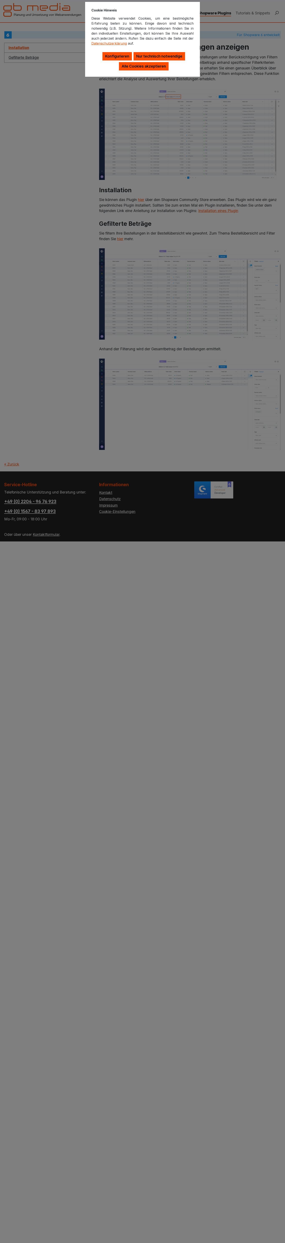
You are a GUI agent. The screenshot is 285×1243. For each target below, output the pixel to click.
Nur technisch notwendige (159, 56)
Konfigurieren (117, 56)
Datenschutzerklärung (109, 43)
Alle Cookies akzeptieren (144, 66)
